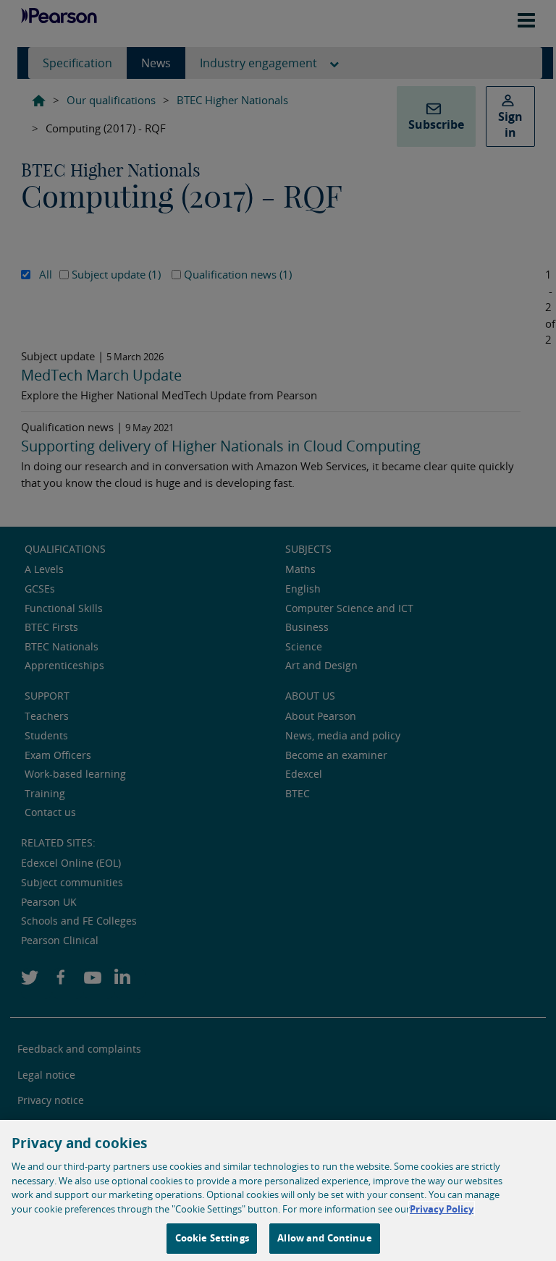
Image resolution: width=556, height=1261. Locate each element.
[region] (278, 1190)
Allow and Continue (324, 1237)
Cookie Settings (212, 1237)
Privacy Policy (441, 1208)
